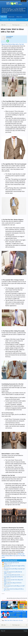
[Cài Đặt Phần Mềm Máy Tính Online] (14, 608)
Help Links (19, 16)
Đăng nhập (24, 1)
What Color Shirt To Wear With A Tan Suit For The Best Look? (13, 555)
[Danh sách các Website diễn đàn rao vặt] (14, 617)
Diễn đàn (3, 16)
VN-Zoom (13, 8)
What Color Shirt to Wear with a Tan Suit (13, 44)
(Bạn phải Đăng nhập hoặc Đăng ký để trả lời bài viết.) (17, 598)
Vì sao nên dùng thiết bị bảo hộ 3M (12, 574)
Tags (3, 620)
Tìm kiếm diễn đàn (4, 19)
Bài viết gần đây (13, 19)
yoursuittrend (9, 36)
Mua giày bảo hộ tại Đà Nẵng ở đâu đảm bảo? (14, 568)
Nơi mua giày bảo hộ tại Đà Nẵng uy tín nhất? (14, 586)
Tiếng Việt (3, 630)
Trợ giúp (25, 630)
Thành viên (11, 16)
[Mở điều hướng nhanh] (26, 24)
